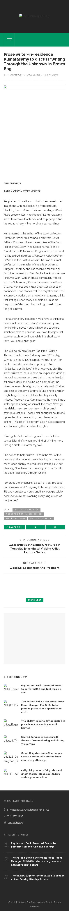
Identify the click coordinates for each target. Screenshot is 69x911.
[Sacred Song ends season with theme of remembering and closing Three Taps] (11, 738)
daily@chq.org (15, 822)
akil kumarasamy (26, 510)
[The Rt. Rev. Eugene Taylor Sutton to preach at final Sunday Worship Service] (11, 722)
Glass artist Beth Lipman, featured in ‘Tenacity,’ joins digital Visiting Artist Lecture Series (34, 548)
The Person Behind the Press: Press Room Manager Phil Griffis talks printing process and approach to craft (36, 861)
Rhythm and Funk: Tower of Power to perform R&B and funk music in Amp (42, 689)
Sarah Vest (16, 75)
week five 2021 (15, 518)
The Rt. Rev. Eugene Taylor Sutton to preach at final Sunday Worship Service (43, 724)
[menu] (9, 40)
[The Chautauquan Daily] (34, 15)
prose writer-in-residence (24, 514)
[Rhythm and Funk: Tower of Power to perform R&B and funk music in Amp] (11, 687)
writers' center (41, 518)
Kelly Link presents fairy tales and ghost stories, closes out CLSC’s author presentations (41, 774)
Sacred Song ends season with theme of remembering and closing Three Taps (42, 740)
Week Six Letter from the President (34, 567)
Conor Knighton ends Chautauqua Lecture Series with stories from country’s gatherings (41, 756)
